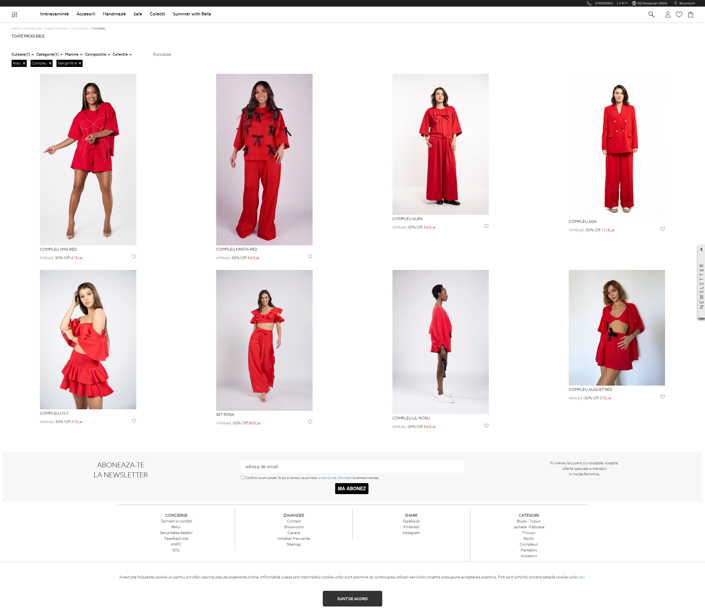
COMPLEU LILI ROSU (411, 418)
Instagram (411, 532)
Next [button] (150, 159)
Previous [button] (26, 159)
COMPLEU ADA (583, 222)
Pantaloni (529, 550)
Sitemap (294, 544)
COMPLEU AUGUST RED (590, 390)
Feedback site (176, 538)
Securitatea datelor (176, 532)
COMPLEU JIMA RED (58, 249)
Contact (294, 521)
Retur (176, 526)
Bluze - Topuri (529, 521)
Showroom (294, 526)
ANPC (176, 544)
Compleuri (529, 544)
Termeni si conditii (176, 521)
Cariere (294, 532)
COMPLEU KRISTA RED (236, 249)
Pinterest (411, 526)
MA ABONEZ (352, 488)
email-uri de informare (335, 478)
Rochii (529, 538)
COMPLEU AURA (407, 219)
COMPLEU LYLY (54, 413)
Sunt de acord (352, 598)
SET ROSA (225, 415)
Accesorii (529, 555)
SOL (176, 550)
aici (582, 577)
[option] (88, 159)
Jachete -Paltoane (528, 526)
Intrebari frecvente (294, 538)
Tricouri (528, 532)
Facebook (411, 521)
